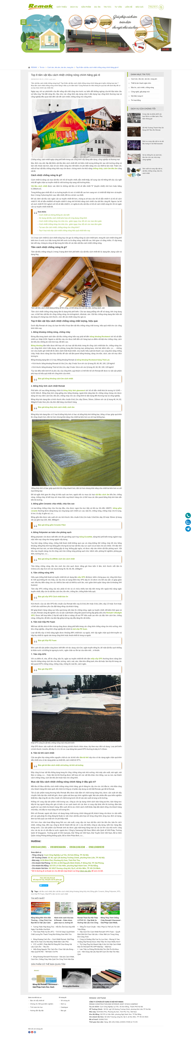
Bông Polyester (110, 891)
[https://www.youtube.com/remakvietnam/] (32, 1032)
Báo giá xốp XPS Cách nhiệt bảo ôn (53, 597)
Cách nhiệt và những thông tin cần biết (54, 215)
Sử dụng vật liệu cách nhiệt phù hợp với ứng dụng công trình (63, 218)
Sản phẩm (86, 7)
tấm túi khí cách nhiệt (60, 894)
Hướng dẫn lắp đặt (36, 1010)
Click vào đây (85, 871)
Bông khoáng (37, 345)
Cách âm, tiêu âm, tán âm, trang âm (144, 79)
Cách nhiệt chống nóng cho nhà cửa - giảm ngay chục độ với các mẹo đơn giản (70, 221)
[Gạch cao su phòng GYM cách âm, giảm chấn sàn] (76, 978)
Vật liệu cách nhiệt (39, 186)
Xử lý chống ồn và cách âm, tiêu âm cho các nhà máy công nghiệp (152, 157)
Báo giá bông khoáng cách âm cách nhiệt (55, 379)
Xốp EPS (48, 894)
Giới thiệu (62, 7)
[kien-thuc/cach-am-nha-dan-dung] (96, 52)
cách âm (107, 168)
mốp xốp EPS (97, 659)
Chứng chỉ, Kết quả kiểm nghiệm (41, 1004)
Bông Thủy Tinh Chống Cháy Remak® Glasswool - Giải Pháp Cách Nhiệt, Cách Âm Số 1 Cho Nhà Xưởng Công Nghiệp (111, 923)
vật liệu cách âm (102, 494)
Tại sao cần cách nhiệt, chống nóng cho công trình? (59, 227)
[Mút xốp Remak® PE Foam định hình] (106, 978)
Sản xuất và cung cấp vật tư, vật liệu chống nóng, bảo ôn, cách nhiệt (152, 171)
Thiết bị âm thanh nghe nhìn (141, 83)
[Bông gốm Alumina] (46, 978)
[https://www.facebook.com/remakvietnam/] (29, 1032)
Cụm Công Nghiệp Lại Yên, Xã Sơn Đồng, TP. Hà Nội (66, 855)
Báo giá (63, 1010)
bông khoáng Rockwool (100, 337)
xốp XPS (81, 577)
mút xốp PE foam (80, 629)
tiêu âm (114, 168)
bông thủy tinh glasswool (74, 390)
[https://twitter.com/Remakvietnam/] (35, 1032)
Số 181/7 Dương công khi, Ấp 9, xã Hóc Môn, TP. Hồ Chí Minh (74, 868)
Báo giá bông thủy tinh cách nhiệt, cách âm (56, 407)
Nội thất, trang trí (137, 96)
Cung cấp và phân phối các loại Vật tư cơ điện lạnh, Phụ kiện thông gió (152, 116)
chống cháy (98, 168)
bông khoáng (74, 891)
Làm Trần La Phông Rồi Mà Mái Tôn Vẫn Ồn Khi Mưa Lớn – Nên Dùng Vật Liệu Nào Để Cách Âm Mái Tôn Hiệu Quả (98, 951)
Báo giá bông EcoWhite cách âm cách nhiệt (56, 559)
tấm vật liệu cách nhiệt (61, 891)
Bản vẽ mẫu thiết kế (37, 1000)
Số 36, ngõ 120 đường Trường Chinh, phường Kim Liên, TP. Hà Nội (76, 858)
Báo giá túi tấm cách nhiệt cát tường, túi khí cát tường (60, 765)
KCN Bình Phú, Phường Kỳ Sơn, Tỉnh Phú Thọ (60, 860)
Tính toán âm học (36, 1007)
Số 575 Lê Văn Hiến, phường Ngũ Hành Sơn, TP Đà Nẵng (74, 866)
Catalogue (64, 1007)
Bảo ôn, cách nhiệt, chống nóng (142, 87)
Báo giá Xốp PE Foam (47, 640)
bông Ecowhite (85, 537)
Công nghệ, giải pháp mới (140, 92)
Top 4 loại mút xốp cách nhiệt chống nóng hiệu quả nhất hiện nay (64, 231)
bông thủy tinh (85, 891)
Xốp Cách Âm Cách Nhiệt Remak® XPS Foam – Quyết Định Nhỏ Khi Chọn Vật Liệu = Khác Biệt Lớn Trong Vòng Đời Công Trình (98, 934)
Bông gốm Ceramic (97, 891)
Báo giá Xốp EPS (45, 669)
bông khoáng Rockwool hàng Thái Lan (93, 360)
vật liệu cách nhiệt (45, 891)
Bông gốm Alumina (41, 986)
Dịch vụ (63, 1004)
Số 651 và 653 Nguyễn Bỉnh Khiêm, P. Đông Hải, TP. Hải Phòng (77, 863)
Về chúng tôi (65, 1000)
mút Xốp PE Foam (37, 894)
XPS (118, 891)
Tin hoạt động (136, 100)
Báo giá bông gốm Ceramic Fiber (52, 525)
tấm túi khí (84, 757)
